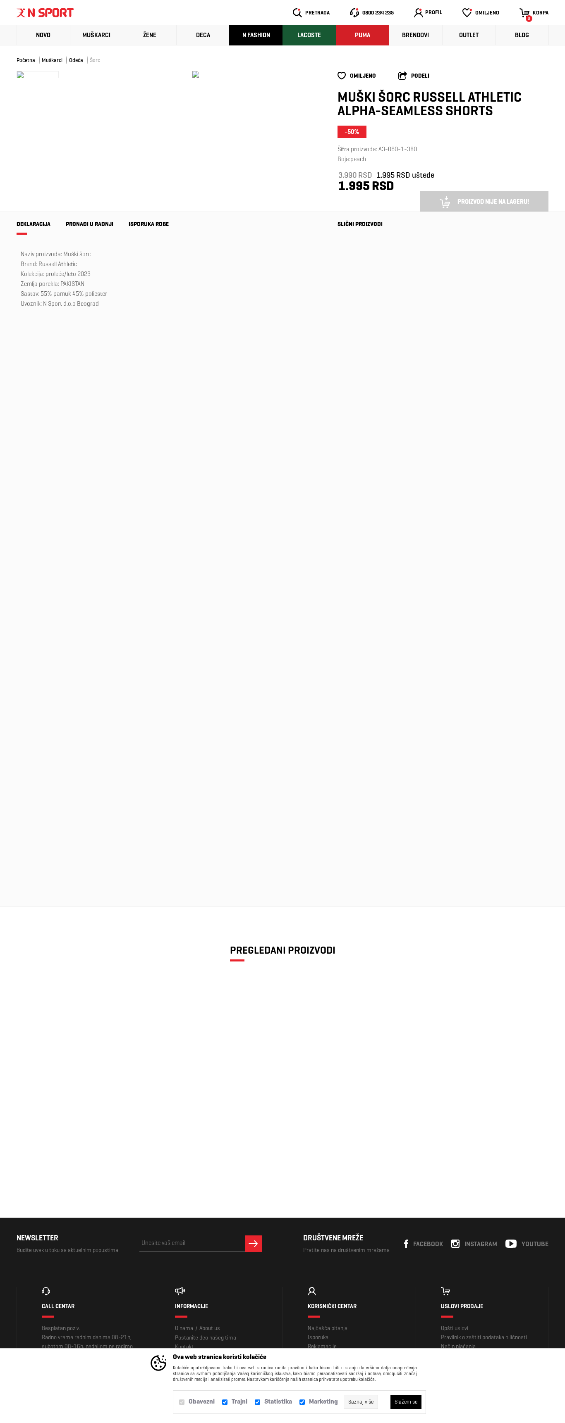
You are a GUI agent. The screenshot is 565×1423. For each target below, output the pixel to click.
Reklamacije (322, 1346)
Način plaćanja (458, 1346)
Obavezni (202, 1401)
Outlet (469, 35)
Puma (362, 35)
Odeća (76, 60)
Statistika (278, 1401)
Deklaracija (33, 224)
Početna (26, 60)
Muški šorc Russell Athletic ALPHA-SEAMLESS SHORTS (80, 1109)
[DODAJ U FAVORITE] (62, 1143)
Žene (149, 35)
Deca (203, 35)
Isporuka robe (149, 224)
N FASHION (256, 35)
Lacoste (309, 35)
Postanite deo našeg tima (205, 1337)
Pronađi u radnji (89, 224)
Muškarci (96, 35)
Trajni (239, 1401)
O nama (184, 1328)
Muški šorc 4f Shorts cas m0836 (360, 321)
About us (209, 1328)
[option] (195, 74)
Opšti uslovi (454, 1328)
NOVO (43, 35)
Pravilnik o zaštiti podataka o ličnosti (484, 1337)
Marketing (323, 1401)
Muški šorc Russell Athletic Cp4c (360, 702)
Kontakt (184, 1346)
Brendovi (415, 35)
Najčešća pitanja (327, 1328)
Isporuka (318, 1337)
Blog (522, 35)
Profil (433, 12)
